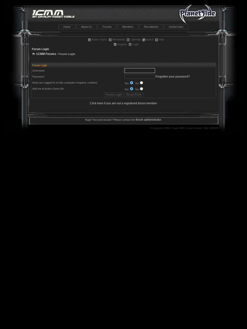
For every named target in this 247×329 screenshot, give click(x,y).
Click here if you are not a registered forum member (123, 103)
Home (66, 26)
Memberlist (118, 39)
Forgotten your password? (173, 76)
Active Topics (99, 39)
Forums (107, 26)
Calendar (135, 39)
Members (127, 26)
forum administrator (148, 119)
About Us (86, 26)
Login (135, 44)
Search (149, 39)
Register (122, 44)
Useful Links (176, 26)
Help (161, 39)
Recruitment (151, 26)
